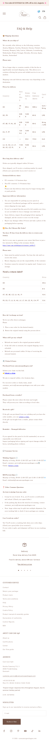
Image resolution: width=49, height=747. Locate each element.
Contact (6, 587)
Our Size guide (8, 649)
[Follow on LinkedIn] (39, 731)
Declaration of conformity (12, 618)
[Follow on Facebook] (4, 731)
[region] (24, 554)
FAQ (4, 603)
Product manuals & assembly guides (16, 614)
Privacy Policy (8, 606)
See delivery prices (25, 564)
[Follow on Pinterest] (18, 731)
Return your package (10, 591)
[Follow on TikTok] (32, 731)
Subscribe (12, 722)
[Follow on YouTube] (25, 731)
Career (5, 646)
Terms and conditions (10, 599)
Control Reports (8, 622)
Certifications (8, 642)
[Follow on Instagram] (11, 731)
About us (6, 638)
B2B (4, 626)
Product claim (8, 595)
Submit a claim (10, 373)
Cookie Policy (8, 610)
